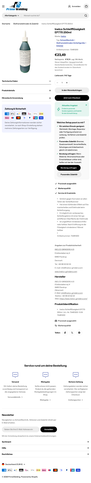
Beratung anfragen (69, 168)
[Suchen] (85, 15)
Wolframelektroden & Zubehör (26, 24)
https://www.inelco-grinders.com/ (73, 299)
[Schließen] (86, 105)
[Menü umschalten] (3, 6)
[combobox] (45, 15)
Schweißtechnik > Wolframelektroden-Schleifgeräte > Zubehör (71, 43)
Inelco (63, 36)
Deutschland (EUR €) (14, 464)
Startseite (6, 24)
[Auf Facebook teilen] (65, 333)
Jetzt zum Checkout (72, 98)
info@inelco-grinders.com (72, 293)
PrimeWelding (14, 477)
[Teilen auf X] (72, 333)
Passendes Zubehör (69, 174)
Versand (72, 62)
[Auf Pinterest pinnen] (79, 333)
